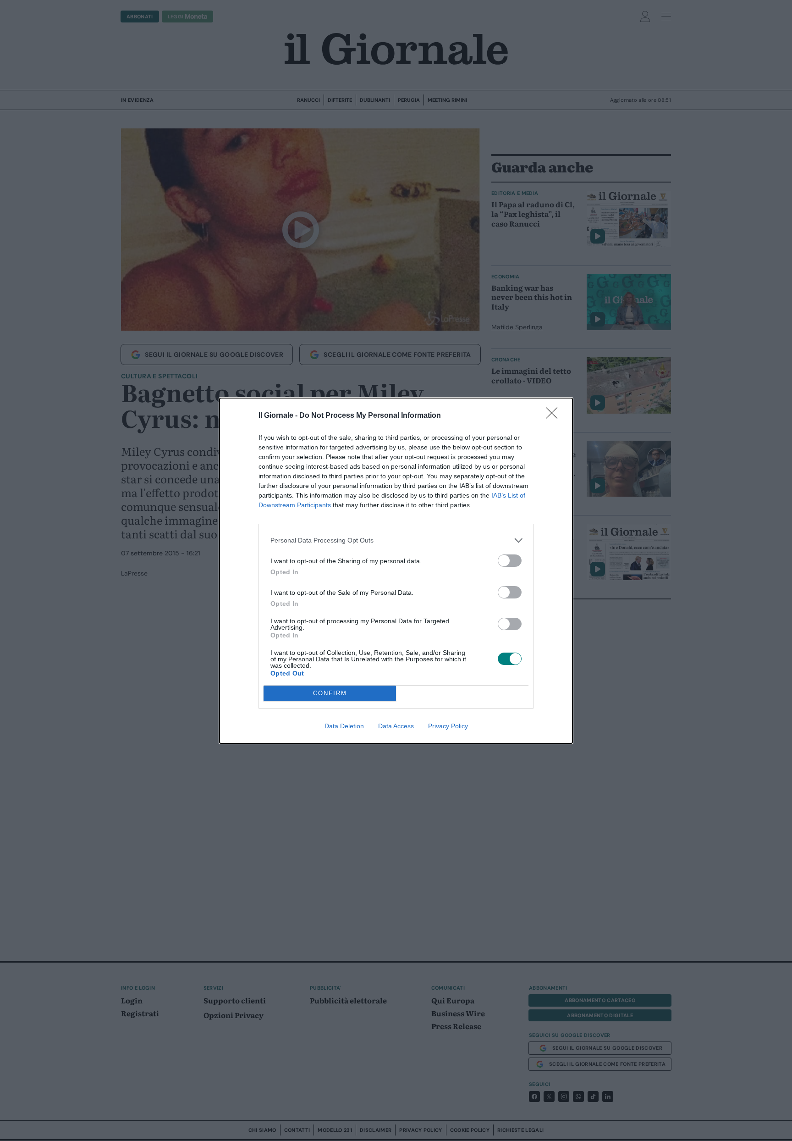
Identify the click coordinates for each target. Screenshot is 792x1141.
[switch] (510, 560)
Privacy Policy (448, 726)
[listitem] (396, 540)
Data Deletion (344, 726)
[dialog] (396, 570)
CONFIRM (330, 693)
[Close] (554, 416)
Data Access (396, 726)
